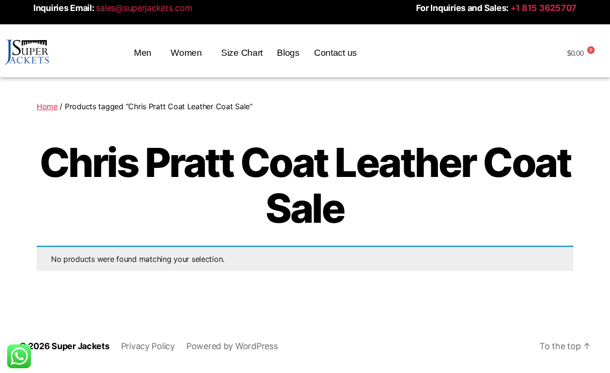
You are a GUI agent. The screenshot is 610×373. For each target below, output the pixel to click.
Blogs (288, 53)
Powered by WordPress (232, 346)
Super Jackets (80, 346)
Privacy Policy (148, 346)
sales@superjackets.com (144, 8)
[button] (145, 52)
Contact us (335, 53)
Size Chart (242, 53)
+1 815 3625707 (543, 8)
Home (47, 106)
